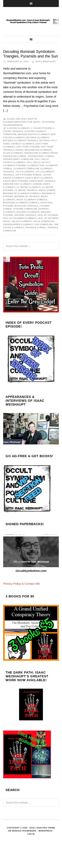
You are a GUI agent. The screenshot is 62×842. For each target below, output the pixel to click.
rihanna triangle (25, 215)
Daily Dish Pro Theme (42, 828)
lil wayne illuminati (29, 187)
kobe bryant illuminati (17, 184)
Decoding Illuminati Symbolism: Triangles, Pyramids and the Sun (30, 53)
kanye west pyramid (15, 181)
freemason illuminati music (41, 153)
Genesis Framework (24, 831)
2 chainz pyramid (41, 128)
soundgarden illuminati (18, 224)
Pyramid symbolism (25, 209)
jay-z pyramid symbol (28, 175)
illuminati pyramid (14, 165)
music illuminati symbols (32, 200)
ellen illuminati (13, 153)
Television (48, 122)
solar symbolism (43, 221)
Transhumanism (13, 125)
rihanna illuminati (28, 212)
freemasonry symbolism (18, 159)
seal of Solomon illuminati (20, 218)
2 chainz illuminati (18, 128)
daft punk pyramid (28, 147)
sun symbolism (43, 224)
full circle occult (38, 162)
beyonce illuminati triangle (20, 140)
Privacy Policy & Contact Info (21, 583)
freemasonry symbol (41, 156)
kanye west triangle (42, 181)
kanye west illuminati (38, 178)
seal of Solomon (48, 215)
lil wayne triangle (26, 190)
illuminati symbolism (26, 169)
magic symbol (47, 190)
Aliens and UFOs (17, 119)
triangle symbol (35, 227)
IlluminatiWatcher (31, 21)
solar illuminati (22, 221)
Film (29, 122)
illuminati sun (36, 165)
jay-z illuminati (24, 172)
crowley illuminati (22, 144)
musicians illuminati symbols (21, 203)
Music (36, 122)
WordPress (45, 831)
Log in (31, 834)
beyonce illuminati (37, 137)
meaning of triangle (27, 196)
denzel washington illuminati (33, 150)
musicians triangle (26, 206)
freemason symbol (15, 156)
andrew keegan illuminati (33, 134)
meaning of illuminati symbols (22, 193)
